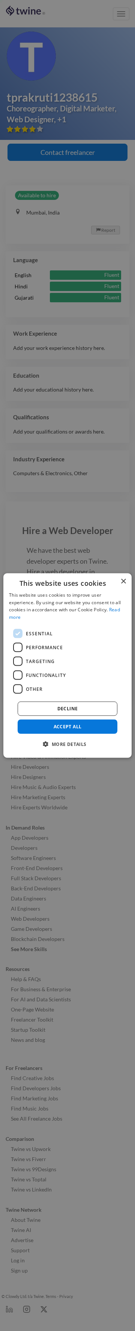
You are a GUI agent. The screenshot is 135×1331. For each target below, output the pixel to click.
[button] (67, 744)
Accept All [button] (68, 726)
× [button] (123, 581)
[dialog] (67, 665)
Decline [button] (67, 708)
